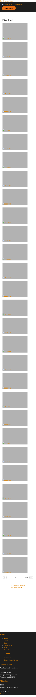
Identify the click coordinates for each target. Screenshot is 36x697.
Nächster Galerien (18, 587)
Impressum (7, 658)
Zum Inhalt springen (6, 1)
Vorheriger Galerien (18, 585)
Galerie (6, 643)
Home (6, 638)
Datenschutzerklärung (11, 660)
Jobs (5, 647)
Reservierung (8, 645)
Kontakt (6, 650)
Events (6, 641)
